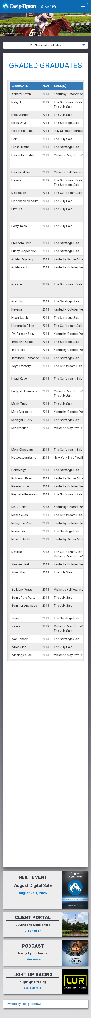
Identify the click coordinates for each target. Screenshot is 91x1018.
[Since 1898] (20, 7)
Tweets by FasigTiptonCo (24, 1004)
